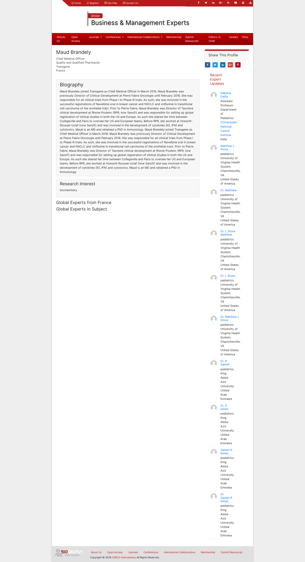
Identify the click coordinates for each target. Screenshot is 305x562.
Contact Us (131, 3)
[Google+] (220, 2)
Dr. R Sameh (224, 362)
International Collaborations (143, 37)
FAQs (245, 37)
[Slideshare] (243, 2)
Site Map (112, 3)
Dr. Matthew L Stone (229, 318)
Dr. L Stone (227, 275)
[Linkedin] (213, 2)
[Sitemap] (250, 2)
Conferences (113, 37)
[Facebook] (198, 2)
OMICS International (123, 557)
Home (77, 3)
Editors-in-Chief (215, 39)
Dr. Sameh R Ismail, (226, 497)
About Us (96, 552)
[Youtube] (235, 2)
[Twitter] (206, 2)
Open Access (75, 39)
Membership (173, 37)
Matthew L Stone (227, 147)
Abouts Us (61, 39)
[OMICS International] (69, 552)
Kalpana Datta (225, 94)
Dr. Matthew (228, 190)
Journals (94, 37)
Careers (233, 37)
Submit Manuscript (192, 39)
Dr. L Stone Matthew (227, 232)
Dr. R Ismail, (224, 407)
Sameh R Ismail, (226, 451)
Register (94, 3)
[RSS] (228, 2)
